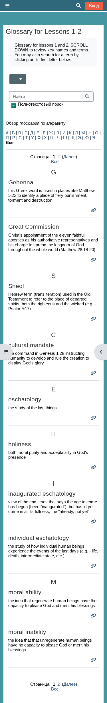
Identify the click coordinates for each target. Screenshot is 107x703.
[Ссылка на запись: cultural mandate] (94, 373)
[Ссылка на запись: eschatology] (94, 418)
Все (54, 161)
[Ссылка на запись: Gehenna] (94, 210)
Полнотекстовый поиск (40, 104)
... (19, 78)
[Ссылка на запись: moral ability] (94, 615)
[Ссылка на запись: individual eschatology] (94, 566)
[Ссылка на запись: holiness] (94, 467)
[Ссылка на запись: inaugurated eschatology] (94, 521)
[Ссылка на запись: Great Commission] (94, 259)
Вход (94, 5)
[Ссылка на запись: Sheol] (94, 318)
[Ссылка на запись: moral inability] (94, 660)
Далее (69, 156)
